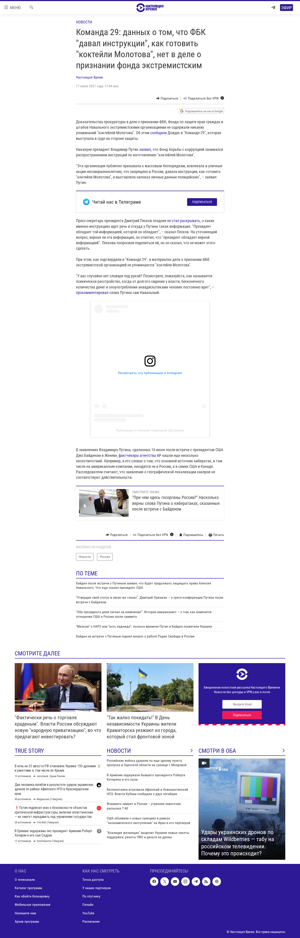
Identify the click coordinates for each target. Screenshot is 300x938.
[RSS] (206, 881)
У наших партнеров (96, 888)
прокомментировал (92, 292)
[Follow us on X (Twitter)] (164, 881)
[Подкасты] (216, 881)
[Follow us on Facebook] (154, 881)
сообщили (158, 132)
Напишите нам (25, 913)
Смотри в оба (217, 750)
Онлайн (87, 904)
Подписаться (202, 202)
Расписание (91, 921)
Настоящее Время (89, 77)
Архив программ (27, 921)
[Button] (167, 98)
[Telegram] (273, 7)
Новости (84, 22)
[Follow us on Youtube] (175, 881)
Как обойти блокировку (32, 896)
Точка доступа (93, 879)
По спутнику (91, 896)
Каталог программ (28, 888)
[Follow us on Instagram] (185, 881)
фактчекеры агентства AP (140, 455)
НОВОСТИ (119, 750)
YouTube (88, 913)
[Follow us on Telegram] (196, 881)
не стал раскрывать (183, 220)
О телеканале (25, 879)
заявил (145, 149)
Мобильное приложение (33, 904)
